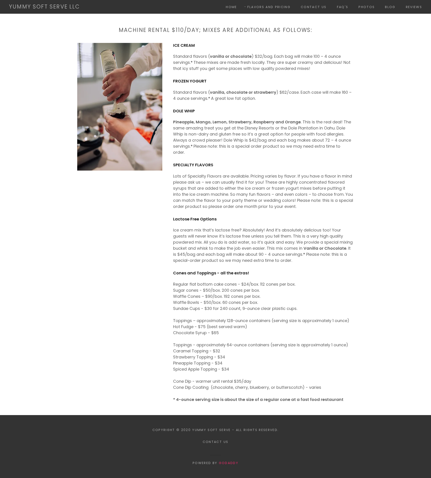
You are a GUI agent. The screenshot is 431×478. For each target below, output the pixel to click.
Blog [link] (390, 7)
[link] (44, 7)
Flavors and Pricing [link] (268, 7)
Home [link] (231, 7)
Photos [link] (366, 7)
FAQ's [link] (342, 7)
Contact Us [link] (313, 7)
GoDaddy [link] (228, 463)
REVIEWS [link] (414, 7)
